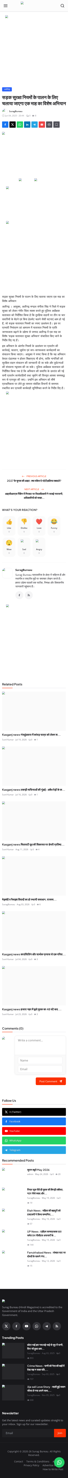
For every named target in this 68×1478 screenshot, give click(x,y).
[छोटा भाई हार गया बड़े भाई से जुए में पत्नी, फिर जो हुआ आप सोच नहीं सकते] (13, 1350)
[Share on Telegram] (34, 124)
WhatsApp (15, 1140)
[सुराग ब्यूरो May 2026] (13, 1175)
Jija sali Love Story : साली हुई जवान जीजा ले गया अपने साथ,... (46, 1388)
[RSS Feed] (29, 595)
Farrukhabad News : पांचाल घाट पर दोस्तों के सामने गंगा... (46, 1254)
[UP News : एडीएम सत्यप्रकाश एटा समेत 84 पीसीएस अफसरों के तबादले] (13, 1237)
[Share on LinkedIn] (27, 124)
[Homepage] (34, 6)
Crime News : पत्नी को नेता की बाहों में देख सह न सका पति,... (46, 1367)
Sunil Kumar (8, 739)
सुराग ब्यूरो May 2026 (38, 1169)
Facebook (14, 1121)
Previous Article (36, 476)
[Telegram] (47, 1326)
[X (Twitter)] (6, 1326)
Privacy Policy (31, 1465)
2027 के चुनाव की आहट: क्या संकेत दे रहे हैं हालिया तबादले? (34, 480)
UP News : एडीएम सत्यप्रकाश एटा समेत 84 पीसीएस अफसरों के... (44, 1233)
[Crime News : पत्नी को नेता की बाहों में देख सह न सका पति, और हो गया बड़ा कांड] (13, 1371)
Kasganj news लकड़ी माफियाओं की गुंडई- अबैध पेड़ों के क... (33, 789)
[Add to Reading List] (56, 124)
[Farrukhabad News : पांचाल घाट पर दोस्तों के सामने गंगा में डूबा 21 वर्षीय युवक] (13, 1258)
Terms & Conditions (37, 1461)
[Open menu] (5, 6)
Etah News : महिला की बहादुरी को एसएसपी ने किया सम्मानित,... (44, 1212)
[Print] (49, 124)
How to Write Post (53, 1469)
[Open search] (62, 6)
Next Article (32, 489)
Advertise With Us (53, 1465)
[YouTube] (26, 1326)
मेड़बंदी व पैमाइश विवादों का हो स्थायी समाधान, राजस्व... (29, 899)
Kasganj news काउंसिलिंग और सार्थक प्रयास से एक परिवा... (34, 954)
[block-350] (26, 180)
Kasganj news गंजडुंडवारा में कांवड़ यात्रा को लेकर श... (31, 734)
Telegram (14, 1150)
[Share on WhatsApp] (20, 124)
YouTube (14, 1131)
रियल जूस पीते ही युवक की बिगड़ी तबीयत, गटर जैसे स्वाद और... (45, 1191)
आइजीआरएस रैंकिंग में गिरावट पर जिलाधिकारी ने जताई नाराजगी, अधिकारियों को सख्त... (34, 495)
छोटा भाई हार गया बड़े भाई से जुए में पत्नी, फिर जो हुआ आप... (45, 1346)
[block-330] (34, 17)
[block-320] (34, 639)
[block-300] (34, 255)
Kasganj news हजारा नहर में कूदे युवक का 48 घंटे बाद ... (32, 1009)
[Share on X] (12, 124)
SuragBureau (23, 570)
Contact (18, 1461)
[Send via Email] (42, 124)
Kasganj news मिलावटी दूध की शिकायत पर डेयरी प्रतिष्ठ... (33, 844)
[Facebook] (19, 595)
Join (60, 1433)
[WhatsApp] (36, 1326)
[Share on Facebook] (5, 124)
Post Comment (48, 1081)
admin (30, 1174)
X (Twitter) (15, 1112)
